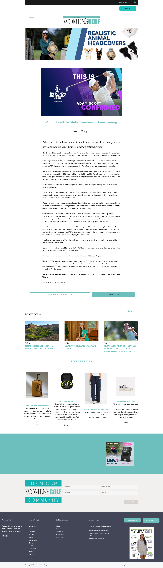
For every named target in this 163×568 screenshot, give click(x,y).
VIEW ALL (134, 310)
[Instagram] (134, 2)
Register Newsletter (130, 519)
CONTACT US (96, 294)
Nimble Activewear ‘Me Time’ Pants (96, 410)
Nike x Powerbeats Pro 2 (66, 401)
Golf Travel (32, 532)
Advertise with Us (61, 534)
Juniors (31, 537)
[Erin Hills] (81, 59)
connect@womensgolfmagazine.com (100, 526)
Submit (131, 501)
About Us (59, 529)
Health (31, 546)
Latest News (32, 526)
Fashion (31, 551)
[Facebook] (130, 2)
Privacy (123, 565)
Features (31, 534)
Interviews (32, 529)
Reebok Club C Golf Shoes (126, 402)
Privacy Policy (60, 537)
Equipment (32, 549)
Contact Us (59, 532)
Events (31, 543)
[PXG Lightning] (120, 465)
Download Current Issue (150, 519)
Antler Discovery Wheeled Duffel (37, 406)
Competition (33, 540)
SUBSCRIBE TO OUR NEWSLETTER (42, 294)
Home (58, 526)
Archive (31, 554)
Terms (136, 565)
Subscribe (133, 8)
